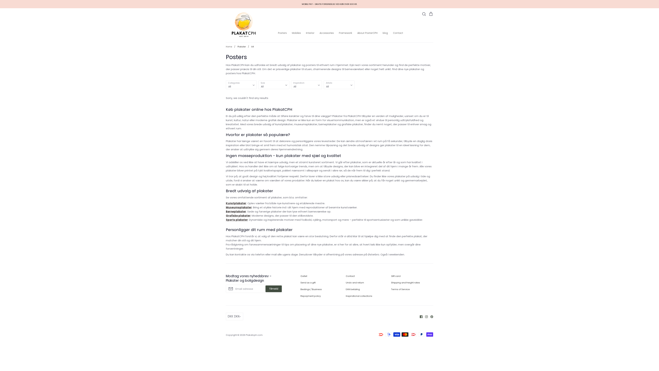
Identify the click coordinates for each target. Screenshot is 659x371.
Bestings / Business (311, 289)
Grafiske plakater (238, 215)
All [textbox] (229, 86)
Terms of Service (400, 289)
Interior (310, 33)
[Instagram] (425, 316)
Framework (345, 33)
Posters (282, 33)
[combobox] (241, 85)
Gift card (396, 276)
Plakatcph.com (254, 335)
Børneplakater (236, 211)
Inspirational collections (359, 296)
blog (385, 33)
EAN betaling (353, 289)
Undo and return (355, 282)
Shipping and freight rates (405, 282)
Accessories (327, 33)
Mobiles (296, 33)
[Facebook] (420, 316)
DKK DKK (234, 316)
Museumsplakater (239, 207)
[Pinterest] (430, 316)
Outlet (303, 276)
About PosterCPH (367, 33)
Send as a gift (308, 282)
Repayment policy (310, 296)
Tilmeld (273, 288)
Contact (398, 33)
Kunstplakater (236, 203)
